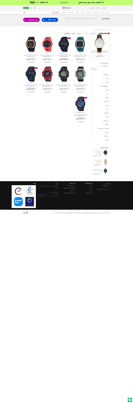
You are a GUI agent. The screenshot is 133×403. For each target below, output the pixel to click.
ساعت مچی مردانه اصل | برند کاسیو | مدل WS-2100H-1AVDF (64, 85)
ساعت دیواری (96, 12)
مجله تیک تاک (63, 12)
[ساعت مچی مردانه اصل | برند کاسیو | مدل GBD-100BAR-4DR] (47, 74)
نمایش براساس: (85, 33)
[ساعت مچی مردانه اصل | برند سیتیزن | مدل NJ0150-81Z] (105, 162)
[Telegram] (27, 213)
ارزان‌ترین (79, 33)
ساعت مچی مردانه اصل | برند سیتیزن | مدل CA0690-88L (97, 152)
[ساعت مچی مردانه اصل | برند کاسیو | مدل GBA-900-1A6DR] (30, 74)
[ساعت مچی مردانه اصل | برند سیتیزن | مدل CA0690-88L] (105, 152)
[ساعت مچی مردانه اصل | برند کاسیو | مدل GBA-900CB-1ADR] (80, 103)
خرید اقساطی (71, 12)
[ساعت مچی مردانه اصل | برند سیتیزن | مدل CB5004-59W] (105, 171)
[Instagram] (24, 213)
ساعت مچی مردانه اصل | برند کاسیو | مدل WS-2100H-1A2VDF (80, 85)
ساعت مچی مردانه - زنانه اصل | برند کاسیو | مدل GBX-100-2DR (80, 55)
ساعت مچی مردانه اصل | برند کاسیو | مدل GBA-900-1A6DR (31, 85)
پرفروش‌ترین (67, 33)
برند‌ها (77, 12)
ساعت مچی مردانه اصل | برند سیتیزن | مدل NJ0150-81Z (97, 161)
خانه (109, 30)
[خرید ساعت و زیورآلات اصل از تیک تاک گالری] (66, 8)
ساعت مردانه (89, 12)
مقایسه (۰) (91, 8)
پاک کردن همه (94, 69)
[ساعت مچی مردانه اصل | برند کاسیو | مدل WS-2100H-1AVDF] (63, 74)
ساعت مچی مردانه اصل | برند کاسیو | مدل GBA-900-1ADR (64, 55)
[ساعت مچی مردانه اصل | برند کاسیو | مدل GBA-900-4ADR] (47, 44)
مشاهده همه (93, 33)
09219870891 (104, 186)
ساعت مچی (107, 12)
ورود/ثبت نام (98, 8)
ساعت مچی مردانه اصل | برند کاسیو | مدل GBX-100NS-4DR (31, 55)
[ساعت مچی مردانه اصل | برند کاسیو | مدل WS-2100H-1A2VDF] (80, 74)
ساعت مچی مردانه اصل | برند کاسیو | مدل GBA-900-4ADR (47, 55)
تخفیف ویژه (55, 12)
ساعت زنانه (83, 12)
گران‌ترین (73, 33)
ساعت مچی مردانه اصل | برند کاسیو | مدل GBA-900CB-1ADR (80, 115)
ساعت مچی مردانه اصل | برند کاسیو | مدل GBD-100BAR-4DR (47, 85)
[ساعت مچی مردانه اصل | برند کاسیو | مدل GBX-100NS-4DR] (30, 44)
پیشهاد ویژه (100, 54)
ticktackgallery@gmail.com (102, 189)
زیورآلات (102, 12)
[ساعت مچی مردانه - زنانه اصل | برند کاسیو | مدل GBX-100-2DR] (80, 44)
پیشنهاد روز (104, 8)
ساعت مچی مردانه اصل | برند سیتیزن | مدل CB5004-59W (97, 170)
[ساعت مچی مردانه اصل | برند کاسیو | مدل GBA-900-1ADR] (63, 44)
